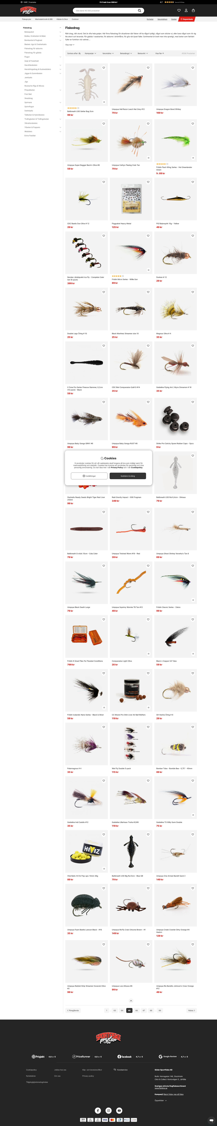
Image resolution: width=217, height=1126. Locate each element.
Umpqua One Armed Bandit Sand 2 (170, 876)
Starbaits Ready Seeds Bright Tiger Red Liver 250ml (86, 498)
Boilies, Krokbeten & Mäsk (35, 36)
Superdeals (188, 19)
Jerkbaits (28, 77)
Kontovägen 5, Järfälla (177, 1079)
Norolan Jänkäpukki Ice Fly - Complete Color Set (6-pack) (85, 278)
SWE (29, 2)
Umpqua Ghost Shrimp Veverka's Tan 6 (172, 553)
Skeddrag (28, 98)
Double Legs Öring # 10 (77, 333)
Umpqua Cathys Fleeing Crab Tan (126, 165)
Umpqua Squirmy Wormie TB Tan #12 (127, 607)
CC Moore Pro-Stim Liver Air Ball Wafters (129, 715)
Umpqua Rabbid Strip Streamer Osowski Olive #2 (86, 987)
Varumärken (162, 19)
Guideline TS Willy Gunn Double (169, 822)
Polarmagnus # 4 (74, 768)
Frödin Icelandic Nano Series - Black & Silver (85, 715)
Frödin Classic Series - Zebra (168, 607)
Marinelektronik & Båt (44, 19)
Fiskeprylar (26, 19)
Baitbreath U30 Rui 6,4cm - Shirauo (171, 497)
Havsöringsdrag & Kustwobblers (37, 69)
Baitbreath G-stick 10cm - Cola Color (82, 553)
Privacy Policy (117, 467)
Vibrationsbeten (30, 123)
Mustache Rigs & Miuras (34, 86)
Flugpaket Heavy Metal (121, 223)
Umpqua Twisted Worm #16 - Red (126, 553)
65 (129, 1010)
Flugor (27, 57)
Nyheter (150, 19)
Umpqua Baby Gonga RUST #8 (125, 443)
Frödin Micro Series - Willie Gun (125, 279)
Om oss (57, 1076)
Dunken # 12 (161, 277)
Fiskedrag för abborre (33, 48)
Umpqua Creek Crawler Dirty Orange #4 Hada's (172, 931)
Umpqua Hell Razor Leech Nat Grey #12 (128, 109)
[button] (178, 2)
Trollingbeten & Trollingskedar (36, 119)
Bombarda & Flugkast (33, 40)
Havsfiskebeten (30, 65)
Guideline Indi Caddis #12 (77, 822)
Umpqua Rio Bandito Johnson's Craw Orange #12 (175, 987)
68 (151, 1010)
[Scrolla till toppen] (131, 1000)
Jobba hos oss (60, 1070)
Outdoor (75, 19)
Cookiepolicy (31, 1070)
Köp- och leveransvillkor (92, 1070)
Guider (174, 19)
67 (144, 1010)
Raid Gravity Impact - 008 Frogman (126, 497)
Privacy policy (88, 1076)
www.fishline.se (161, 1088)
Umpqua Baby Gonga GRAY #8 (80, 443)
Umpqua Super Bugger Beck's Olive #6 (83, 165)
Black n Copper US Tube (166, 661)
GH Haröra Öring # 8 (164, 715)
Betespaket (29, 32)
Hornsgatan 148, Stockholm (171, 1076)
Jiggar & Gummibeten (33, 73)
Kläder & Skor (62, 19)
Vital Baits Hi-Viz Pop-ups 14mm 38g (82, 876)
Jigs (26, 82)
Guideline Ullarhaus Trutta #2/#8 (125, 822)
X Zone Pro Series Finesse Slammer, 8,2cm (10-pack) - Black (85, 388)
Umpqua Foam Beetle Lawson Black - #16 (84, 930)
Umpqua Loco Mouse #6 (122, 986)
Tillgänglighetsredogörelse (37, 1082)
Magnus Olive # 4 (163, 333)
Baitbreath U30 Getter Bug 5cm (80, 111)
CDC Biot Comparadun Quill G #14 (126, 387)
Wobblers (28, 131)
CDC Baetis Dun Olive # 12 (78, 223)
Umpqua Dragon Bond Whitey (168, 109)
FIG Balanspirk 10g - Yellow (167, 223)
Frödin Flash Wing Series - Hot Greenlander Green (174, 168)
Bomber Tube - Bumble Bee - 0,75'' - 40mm (174, 768)
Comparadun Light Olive (122, 661)
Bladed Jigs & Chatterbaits (35, 44)
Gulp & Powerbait (31, 61)
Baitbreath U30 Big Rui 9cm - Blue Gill (127, 876)
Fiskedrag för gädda (32, 53)
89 (160, 1010)
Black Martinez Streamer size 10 (125, 333)
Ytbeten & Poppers (32, 127)
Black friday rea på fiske (173, 1094)
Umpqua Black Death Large (78, 607)
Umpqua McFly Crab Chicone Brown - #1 (129, 930)
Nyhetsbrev (31, 1076)
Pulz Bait (28, 94)
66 (136, 1010)
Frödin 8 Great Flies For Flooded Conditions (85, 661)
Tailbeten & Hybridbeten (34, 115)
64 (122, 1010)
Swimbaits (28, 111)
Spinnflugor (29, 106)
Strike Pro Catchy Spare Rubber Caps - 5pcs (175, 443)
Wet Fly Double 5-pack (121, 768)
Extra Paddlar (30, 135)
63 (115, 1010)
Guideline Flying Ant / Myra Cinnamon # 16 (173, 387)
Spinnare (28, 102)
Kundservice (122, 1070)
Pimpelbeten (29, 90)
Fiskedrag (27, 28)
